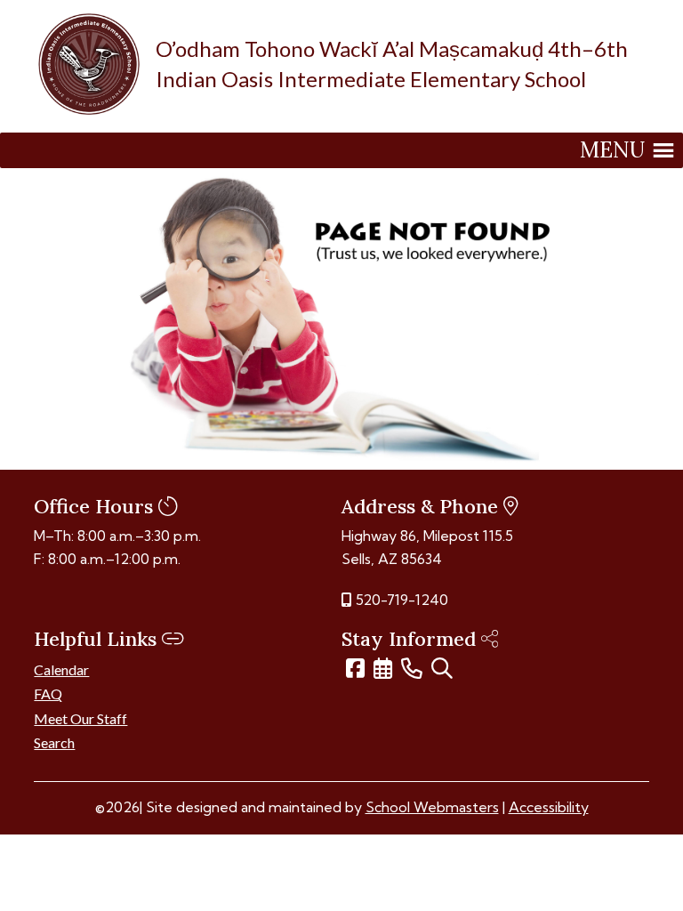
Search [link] (54, 742)
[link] (89, 109)
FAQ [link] (48, 693)
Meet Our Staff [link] (80, 718)
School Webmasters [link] (432, 807)
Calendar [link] (61, 669)
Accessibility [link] (549, 807)
